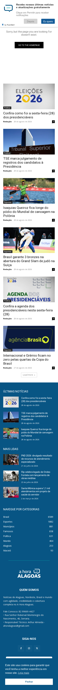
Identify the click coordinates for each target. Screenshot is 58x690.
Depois (30, 21)
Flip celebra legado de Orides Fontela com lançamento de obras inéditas (35, 475)
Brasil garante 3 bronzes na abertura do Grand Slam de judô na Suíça (29, 261)
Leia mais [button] (23, 673)
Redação (7, 121)
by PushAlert (10, 24)
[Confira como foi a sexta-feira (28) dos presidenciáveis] (29, 96)
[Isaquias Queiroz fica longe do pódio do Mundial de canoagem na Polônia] (29, 191)
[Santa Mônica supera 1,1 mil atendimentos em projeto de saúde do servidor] (11, 492)
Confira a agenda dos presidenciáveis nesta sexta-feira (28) (28, 310)
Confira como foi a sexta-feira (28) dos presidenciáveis (29, 115)
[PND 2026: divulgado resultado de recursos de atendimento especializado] (11, 459)
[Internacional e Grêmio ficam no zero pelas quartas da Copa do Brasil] (29, 338)
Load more (28, 374)
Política (7, 108)
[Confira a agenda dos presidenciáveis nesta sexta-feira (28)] (29, 289)
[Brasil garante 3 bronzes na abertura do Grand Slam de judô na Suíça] (29, 240)
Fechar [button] (29, 681)
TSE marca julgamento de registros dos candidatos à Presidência (23, 162)
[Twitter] (37, 648)
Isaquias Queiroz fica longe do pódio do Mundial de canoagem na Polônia (29, 212)
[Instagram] (29, 648)
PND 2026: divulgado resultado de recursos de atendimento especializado (36, 458)
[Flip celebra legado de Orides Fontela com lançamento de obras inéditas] (11, 476)
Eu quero (48, 21)
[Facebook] (21, 648)
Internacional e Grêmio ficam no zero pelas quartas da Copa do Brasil (27, 359)
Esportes (7, 202)
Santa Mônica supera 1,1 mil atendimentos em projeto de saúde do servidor (35, 491)
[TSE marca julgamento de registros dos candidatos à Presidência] (29, 141)
